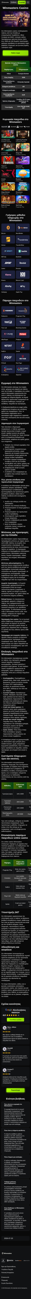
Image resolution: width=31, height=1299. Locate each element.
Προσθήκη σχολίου (15, 1019)
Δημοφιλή (4, 126)
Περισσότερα (15, 1090)
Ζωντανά (13, 126)
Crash (21, 126)
